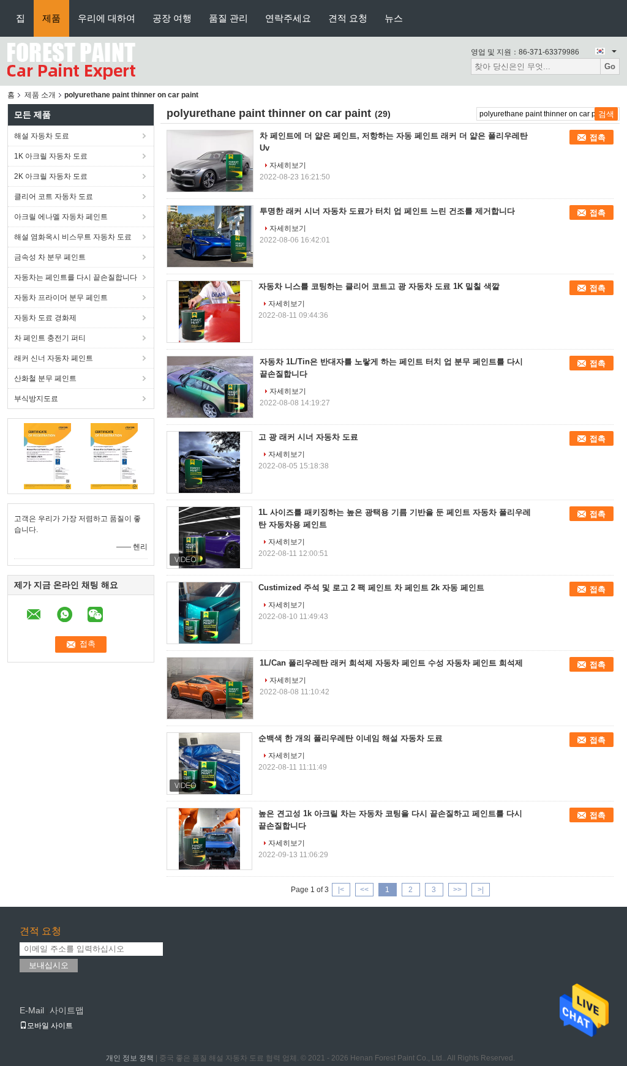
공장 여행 (172, 18)
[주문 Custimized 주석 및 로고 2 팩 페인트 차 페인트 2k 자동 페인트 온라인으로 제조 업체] (209, 613)
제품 (51, 18)
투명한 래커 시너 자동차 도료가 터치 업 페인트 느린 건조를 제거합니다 (387, 211)
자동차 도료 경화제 (45, 317)
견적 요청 (347, 18)
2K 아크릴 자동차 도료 (51, 176)
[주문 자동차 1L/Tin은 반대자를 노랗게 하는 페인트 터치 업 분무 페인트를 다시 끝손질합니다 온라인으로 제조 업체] (210, 387)
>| (481, 889)
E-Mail (32, 1010)
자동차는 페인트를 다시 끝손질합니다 (75, 277)
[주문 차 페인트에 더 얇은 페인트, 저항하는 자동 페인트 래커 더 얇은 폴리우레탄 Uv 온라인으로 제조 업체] (210, 161)
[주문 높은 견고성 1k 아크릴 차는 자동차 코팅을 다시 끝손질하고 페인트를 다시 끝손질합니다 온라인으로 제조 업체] (209, 839)
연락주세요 (288, 18)
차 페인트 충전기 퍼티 (50, 338)
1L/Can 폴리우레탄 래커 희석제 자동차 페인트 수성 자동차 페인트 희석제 (391, 662)
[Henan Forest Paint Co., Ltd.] (71, 60)
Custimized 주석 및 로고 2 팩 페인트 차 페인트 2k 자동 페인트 (371, 587)
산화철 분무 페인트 (45, 378)
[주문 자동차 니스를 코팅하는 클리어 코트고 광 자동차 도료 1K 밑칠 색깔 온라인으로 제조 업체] (209, 311)
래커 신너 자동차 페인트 (53, 358)
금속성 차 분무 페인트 (50, 257)
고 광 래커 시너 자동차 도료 (308, 436)
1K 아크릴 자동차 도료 (51, 156)
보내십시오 (49, 965)
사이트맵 (67, 1010)
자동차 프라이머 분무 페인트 (61, 297)
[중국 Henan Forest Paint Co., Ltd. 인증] (47, 455)
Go (609, 66)
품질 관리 (228, 18)
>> (457, 889)
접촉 (598, 137)
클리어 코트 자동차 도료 (53, 196)
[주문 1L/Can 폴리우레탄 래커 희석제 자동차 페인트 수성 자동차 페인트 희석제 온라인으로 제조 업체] (210, 688)
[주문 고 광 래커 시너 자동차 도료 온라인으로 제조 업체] (209, 462)
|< (341, 889)
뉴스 (394, 18)
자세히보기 (287, 165)
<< (364, 889)
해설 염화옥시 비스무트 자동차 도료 (73, 237)
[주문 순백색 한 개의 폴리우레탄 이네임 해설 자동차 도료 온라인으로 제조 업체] (209, 763)
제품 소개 (40, 95)
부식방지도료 (36, 398)
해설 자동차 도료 (41, 136)
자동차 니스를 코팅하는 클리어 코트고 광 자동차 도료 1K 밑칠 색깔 (379, 286)
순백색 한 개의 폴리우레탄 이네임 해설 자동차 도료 (350, 738)
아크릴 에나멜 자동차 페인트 (61, 216)
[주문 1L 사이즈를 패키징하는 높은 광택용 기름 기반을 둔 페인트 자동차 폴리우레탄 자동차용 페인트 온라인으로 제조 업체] (209, 537)
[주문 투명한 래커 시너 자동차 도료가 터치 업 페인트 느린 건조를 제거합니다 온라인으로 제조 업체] (210, 236)
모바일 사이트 (50, 1025)
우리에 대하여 (106, 18)
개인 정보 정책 (130, 1058)
